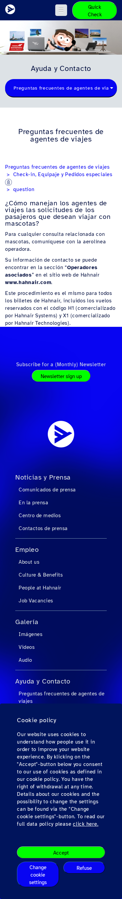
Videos (27, 647)
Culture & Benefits (41, 575)
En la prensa (33, 503)
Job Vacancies (36, 601)
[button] (61, 10)
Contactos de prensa (43, 528)
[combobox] (61, 88)
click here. (85, 824)
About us (29, 562)
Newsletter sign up (61, 376)
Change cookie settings (38, 874)
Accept (61, 853)
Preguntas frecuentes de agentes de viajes (57, 167)
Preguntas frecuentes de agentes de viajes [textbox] (65, 88)
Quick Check (95, 11)
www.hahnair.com (28, 282)
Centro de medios (40, 515)
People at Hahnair (40, 588)
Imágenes (30, 634)
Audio (25, 660)
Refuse (84, 868)
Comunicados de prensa (47, 490)
